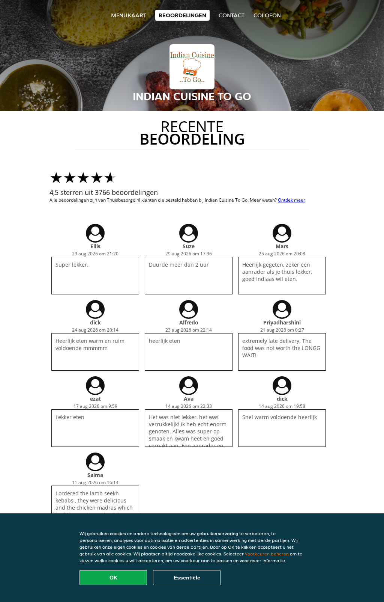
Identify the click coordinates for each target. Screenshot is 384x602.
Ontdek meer (291, 200)
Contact (231, 15)
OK (113, 578)
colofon (267, 15)
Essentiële (187, 578)
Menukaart (128, 15)
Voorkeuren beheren (267, 554)
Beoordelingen (182, 15)
